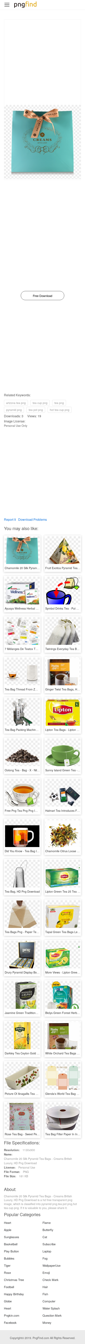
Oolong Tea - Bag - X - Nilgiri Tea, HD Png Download (38, 770)
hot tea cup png (59, 410)
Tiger (7, 1265)
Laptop (46, 1251)
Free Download (42, 296)
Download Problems (32, 519)
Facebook (10, 1322)
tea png (59, 403)
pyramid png (14, 410)
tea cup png (40, 403)
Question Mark (52, 1315)
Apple (7, 1230)
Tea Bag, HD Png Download (22, 891)
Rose (7, 1272)
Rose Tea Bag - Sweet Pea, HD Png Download (34, 1134)
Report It (10, 519)
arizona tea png (16, 403)
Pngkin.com (11, 1315)
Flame (46, 1223)
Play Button (11, 1251)
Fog (44, 1258)
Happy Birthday (14, 1294)
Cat (44, 1237)
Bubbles (9, 1258)
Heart (7, 1223)
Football (9, 1287)
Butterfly (47, 1230)
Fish (45, 1294)
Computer (48, 1301)
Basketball (10, 1244)
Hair (45, 1287)
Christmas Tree (14, 1280)
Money (46, 1322)
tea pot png (36, 410)
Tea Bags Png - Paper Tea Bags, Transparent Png (36, 932)
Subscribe (49, 1244)
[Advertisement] (42, 62)
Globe (8, 1301)
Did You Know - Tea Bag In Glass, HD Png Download (38, 851)
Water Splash (51, 1308)
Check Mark (50, 1280)
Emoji (46, 1272)
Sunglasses (11, 1237)
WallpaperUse (51, 1265)
